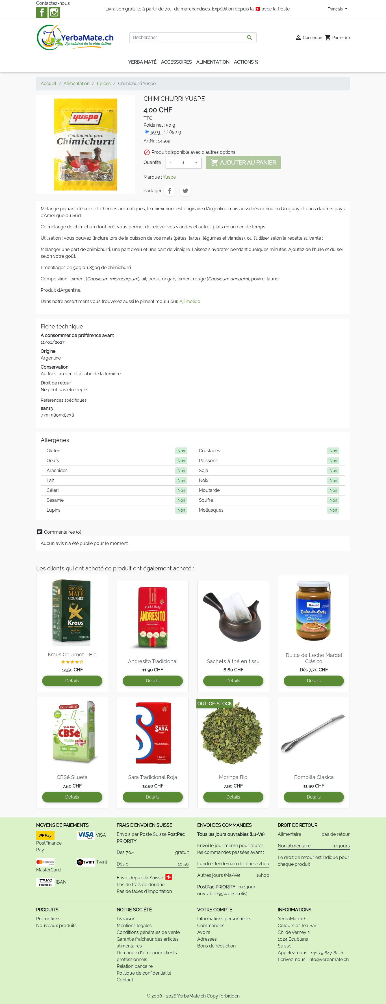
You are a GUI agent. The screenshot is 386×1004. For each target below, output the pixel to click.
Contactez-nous (53, 3)
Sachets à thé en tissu (233, 661)
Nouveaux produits (56, 925)
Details (72, 680)
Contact (125, 980)
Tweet (185, 190)
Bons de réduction (216, 946)
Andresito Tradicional (153, 661)
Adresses (207, 939)
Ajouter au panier (243, 162)
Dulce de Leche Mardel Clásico (314, 658)
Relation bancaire (135, 966)
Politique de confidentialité (144, 973)
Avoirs (203, 932)
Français (336, 9)
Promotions (48, 918)
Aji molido (189, 301)
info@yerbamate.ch (329, 959)
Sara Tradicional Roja (152, 777)
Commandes (210, 925)
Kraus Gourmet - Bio (72, 654)
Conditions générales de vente (148, 932)
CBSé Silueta (72, 777)
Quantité (152, 162)
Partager (169, 190)
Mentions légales (134, 925)
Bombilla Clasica (314, 777)
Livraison (126, 918)
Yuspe (169, 177)
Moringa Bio (233, 777)
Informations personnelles (224, 918)
